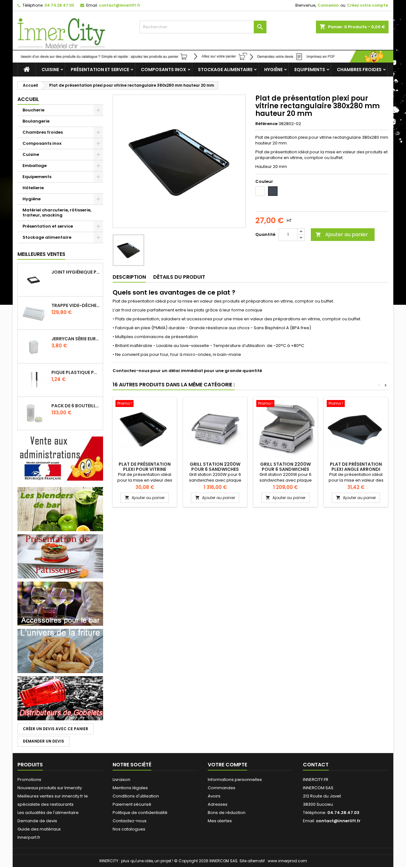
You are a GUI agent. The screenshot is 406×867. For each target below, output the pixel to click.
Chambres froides (359, 69)
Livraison (121, 780)
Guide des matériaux (39, 829)
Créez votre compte (367, 5)
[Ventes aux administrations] (60, 458)
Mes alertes (220, 821)
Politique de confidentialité (140, 813)
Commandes (221, 788)
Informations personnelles (235, 780)
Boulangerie (36, 121)
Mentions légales (130, 788)
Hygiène (273, 69)
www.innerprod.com (287, 861)
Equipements (309, 69)
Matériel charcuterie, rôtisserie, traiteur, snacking (57, 212)
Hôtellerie (33, 188)
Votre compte (227, 764)
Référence (266, 124)
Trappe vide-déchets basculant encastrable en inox (75, 305)
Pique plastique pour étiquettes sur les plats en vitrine (75, 372)
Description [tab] (129, 277)
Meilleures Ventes (41, 254)
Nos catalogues (129, 829)
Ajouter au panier (342, 234)
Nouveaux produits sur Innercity (49, 788)
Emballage (35, 166)
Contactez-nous (130, 821)
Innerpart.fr (28, 837)
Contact (316, 764)
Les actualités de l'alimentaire (48, 813)
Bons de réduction (227, 813)
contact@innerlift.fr (120, 5)
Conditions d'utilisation (136, 796)
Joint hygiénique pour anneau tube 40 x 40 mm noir (75, 272)
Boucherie (33, 110)
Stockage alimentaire (225, 69)
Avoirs (214, 796)
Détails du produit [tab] (179, 277)
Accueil (28, 99)
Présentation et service (100, 69)
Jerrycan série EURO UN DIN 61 (75, 338)
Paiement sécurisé (132, 804)
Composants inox (163, 69)
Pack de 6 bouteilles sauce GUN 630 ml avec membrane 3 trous (75, 405)
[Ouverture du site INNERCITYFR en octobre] (203, 56)
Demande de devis (37, 821)
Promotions (29, 780)
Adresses (217, 804)
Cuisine (50, 69)
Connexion (328, 5)
